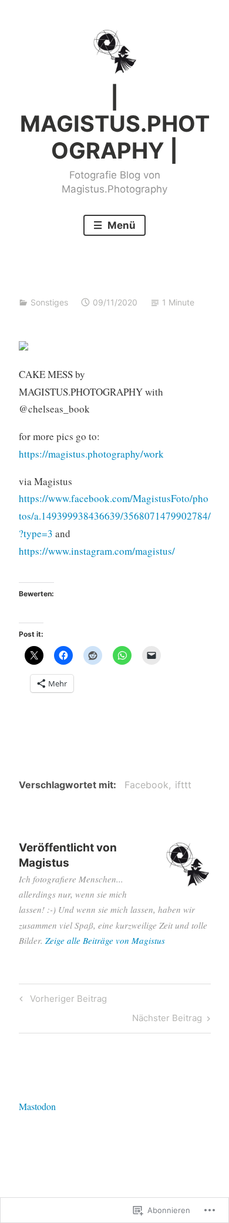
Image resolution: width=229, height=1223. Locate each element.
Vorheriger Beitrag (61, 1000)
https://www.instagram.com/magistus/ (97, 551)
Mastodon (37, 1106)
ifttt (183, 785)
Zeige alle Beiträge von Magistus (105, 940)
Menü (120, 225)
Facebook (146, 785)
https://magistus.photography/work (91, 454)
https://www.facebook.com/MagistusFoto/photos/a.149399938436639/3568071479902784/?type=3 (115, 516)
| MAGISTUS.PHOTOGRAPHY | (115, 124)
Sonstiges (49, 302)
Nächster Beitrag (167, 1020)
